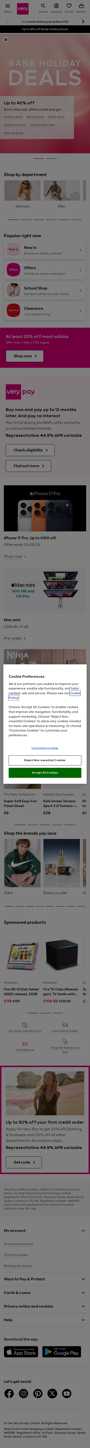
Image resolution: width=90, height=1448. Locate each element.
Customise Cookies (45, 748)
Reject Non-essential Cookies (45, 760)
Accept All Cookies (45, 773)
